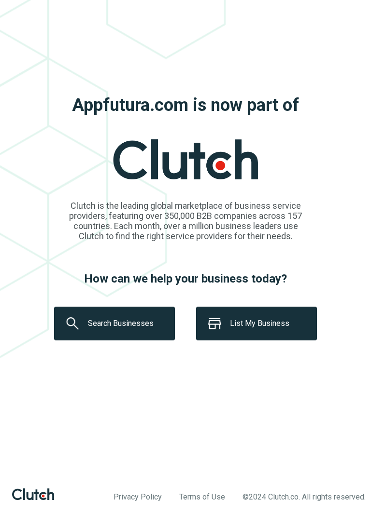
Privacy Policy (138, 496)
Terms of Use (202, 496)
